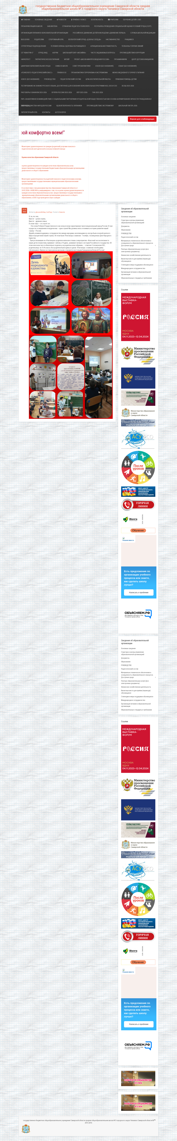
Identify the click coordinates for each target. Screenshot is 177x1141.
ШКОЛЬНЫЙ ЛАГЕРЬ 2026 (127, 106)
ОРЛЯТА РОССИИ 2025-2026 (62, 92)
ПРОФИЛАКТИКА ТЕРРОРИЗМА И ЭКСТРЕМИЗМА (89, 72)
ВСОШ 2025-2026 (128, 86)
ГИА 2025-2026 (97, 92)
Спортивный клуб (56, 39)
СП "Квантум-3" (27, 53)
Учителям (114, 20)
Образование (126, 230)
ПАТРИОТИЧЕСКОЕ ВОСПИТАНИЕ (47, 59)
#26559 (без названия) (104, 66)
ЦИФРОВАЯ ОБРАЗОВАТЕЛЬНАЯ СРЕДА (35, 66)
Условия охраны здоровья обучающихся (68, 46)
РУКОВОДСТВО (50, 79)
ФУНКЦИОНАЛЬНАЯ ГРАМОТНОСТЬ (103, 46)
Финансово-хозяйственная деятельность (136, 255)
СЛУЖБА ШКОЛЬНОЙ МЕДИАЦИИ (142, 33)
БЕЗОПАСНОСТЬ (97, 20)
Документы (125, 226)
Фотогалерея (60, 112)
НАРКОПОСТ (25, 59)
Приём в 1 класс (79, 20)
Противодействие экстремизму (100, 106)
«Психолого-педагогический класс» (36, 72)
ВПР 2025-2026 (82, 92)
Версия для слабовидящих (142, 119)
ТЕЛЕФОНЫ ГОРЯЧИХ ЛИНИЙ (132, 46)
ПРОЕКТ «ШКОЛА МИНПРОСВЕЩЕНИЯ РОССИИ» (91, 59)
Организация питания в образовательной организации (44, 33)
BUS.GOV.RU (25, 39)
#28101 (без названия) (30, 79)
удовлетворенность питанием (69, 106)
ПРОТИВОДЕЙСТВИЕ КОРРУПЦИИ (132, 53)
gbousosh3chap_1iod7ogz (44, 212)
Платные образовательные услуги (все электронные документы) (135, 250)
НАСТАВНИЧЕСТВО (113, 39)
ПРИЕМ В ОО (61, 72)
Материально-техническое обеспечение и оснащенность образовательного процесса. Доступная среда (137, 243)
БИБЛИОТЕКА (52, 26)
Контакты (46, 112)
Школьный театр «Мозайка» (74, 53)
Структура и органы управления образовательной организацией (132, 221)
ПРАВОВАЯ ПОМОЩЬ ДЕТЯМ (126, 79)
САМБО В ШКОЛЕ (61, 66)
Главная (26, 20)
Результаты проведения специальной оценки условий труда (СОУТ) (122, 26)
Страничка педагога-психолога (75, 26)
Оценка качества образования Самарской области (40, 157)
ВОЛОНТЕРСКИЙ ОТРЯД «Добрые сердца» (84, 39)
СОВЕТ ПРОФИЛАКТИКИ (81, 66)
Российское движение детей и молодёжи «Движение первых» (99, 33)
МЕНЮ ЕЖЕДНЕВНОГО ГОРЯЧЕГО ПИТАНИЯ (128, 72)
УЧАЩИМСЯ (129, 39)
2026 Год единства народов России (36, 106)
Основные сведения (43, 20)
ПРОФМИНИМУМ (120, 59)
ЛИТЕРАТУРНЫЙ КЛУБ (29, 112)
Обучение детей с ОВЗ (132, 20)
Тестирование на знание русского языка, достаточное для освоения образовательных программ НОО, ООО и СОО (69, 86)
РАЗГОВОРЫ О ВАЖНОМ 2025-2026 (34, 92)
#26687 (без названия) (127, 66)
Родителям (39, 39)
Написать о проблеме (138, 593)
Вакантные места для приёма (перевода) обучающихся (136, 260)
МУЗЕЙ (66, 59)
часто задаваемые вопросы (103, 53)
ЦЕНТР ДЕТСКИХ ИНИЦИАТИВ (143, 59)
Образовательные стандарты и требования (136, 278)
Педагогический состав (70, 79)
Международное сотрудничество (133, 268)
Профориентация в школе (32, 26)
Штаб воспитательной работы (98, 79)
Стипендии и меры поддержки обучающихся (137, 265)
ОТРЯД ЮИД (43, 53)
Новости (62, 20)
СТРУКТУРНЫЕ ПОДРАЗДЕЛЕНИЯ (33, 46)
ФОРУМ (55, 53)
